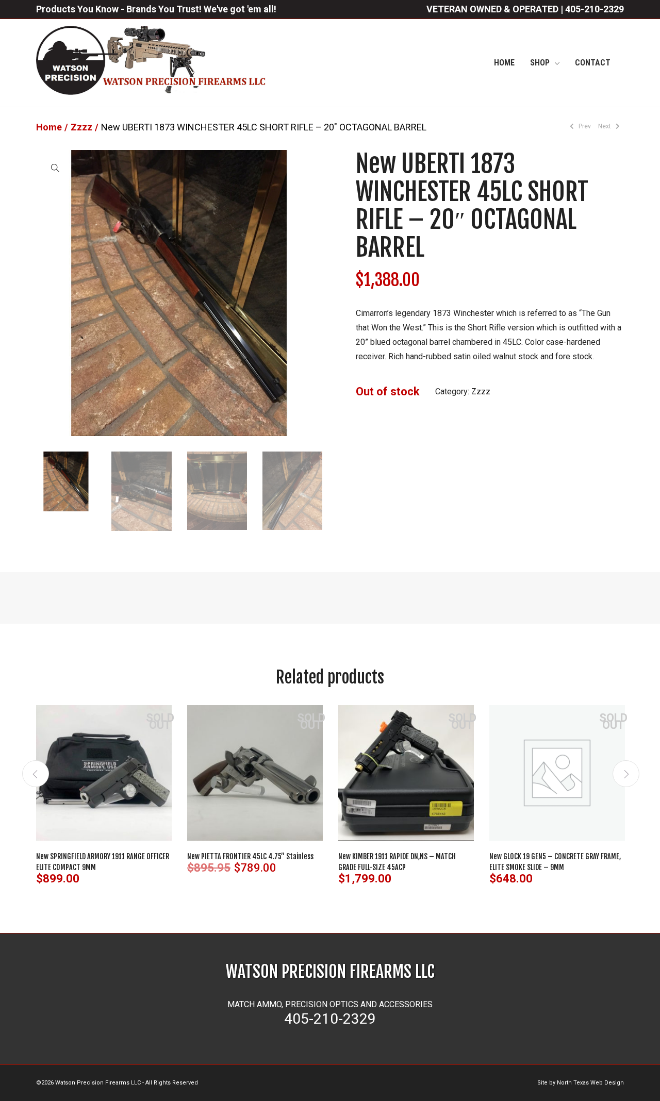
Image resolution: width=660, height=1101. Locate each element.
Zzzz (81, 127)
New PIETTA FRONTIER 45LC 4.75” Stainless (250, 856)
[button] (54, 167)
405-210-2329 (594, 9)
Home (49, 127)
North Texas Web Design (590, 1082)
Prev (584, 126)
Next (605, 126)
